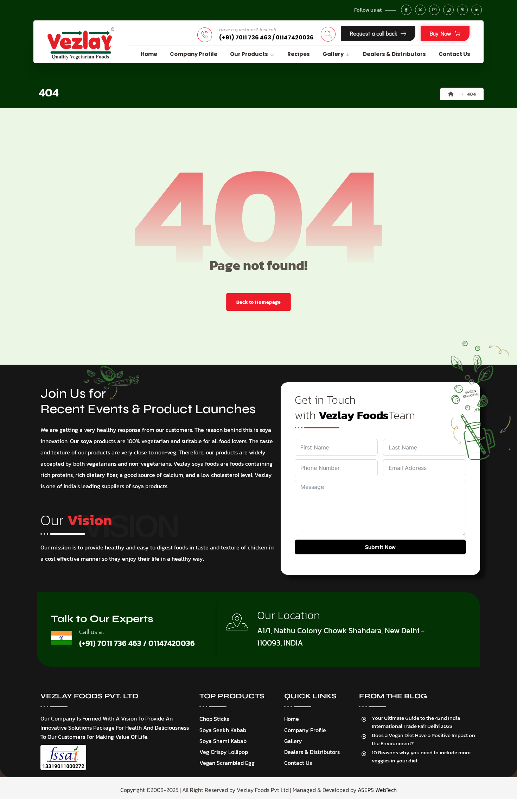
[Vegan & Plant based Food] (80, 43)
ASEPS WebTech (377, 790)
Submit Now (380, 547)
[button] (406, 10)
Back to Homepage (258, 302)
